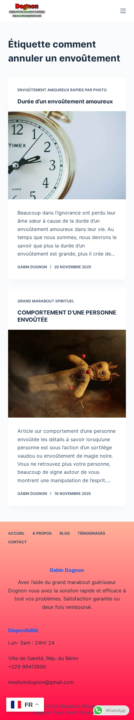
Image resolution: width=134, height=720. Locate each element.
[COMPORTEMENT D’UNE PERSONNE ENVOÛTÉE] (67, 374)
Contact (17, 542)
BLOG (65, 533)
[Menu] (123, 11)
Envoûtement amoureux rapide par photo (62, 90)
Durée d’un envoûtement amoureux (65, 101)
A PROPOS (42, 533)
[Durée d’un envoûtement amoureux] (67, 155)
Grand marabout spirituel (45, 301)
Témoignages (91, 533)
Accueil (16, 533)
